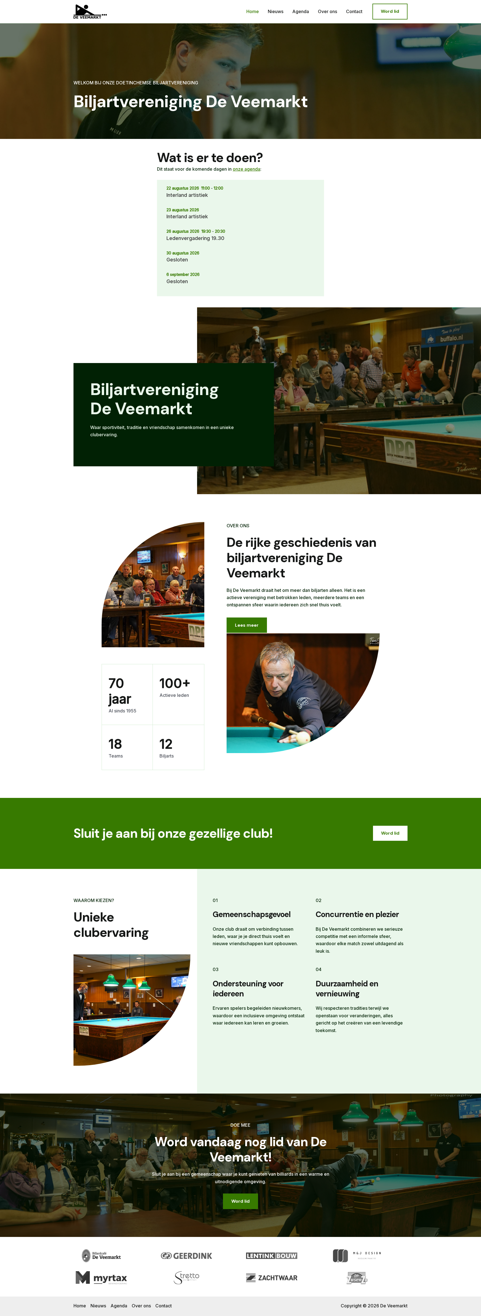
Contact (354, 11)
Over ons (327, 11)
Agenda (300, 11)
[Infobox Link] (173, 415)
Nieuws (275, 11)
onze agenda (246, 169)
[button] (390, 11)
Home (252, 11)
